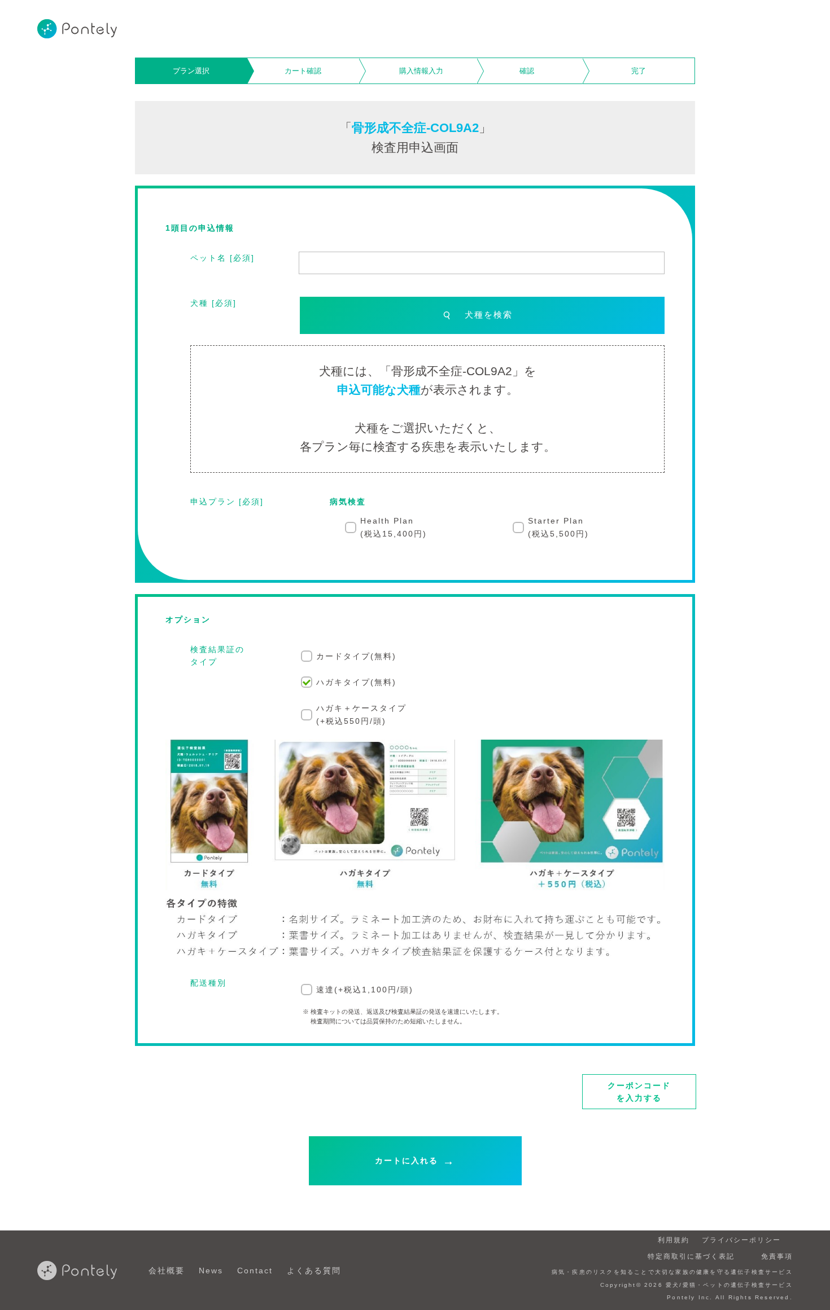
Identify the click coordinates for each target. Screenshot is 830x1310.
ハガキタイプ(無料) (356, 682)
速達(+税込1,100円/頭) (364, 989)
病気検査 (348, 501)
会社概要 (166, 1270)
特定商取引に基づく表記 (691, 1256)
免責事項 (777, 1256)
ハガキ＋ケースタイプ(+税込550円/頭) (361, 714)
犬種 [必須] (213, 302)
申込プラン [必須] (227, 501)
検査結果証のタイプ (217, 655)
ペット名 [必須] (222, 257)
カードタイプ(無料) (356, 656)
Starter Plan (558, 527)
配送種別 (208, 982)
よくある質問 (314, 1270)
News (211, 1270)
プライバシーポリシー (741, 1240)
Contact (255, 1270)
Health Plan (393, 527)
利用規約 (673, 1240)
